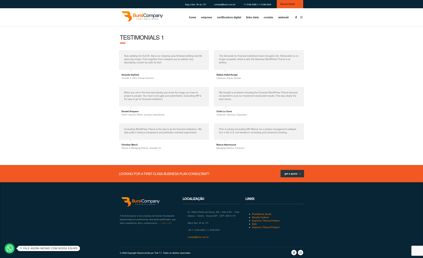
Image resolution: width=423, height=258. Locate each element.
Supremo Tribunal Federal (265, 220)
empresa (206, 17)
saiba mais (166, 223)
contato (268, 17)
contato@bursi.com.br (198, 237)
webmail (283, 17)
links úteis (252, 17)
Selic (254, 224)
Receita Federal (260, 217)
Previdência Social (261, 214)
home (192, 17)
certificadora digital (229, 17)
